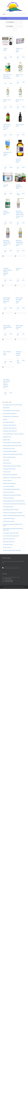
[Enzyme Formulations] (7, 203)
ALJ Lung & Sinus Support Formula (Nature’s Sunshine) (6, 382)
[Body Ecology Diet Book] (20, 317)
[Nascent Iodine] (20, 116)
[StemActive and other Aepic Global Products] (7, 66)
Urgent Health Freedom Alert (9, 541)
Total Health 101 (6, 407)
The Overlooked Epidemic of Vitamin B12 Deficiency (13, 433)
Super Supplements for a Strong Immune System (12, 404)
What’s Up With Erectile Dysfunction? (10, 474)
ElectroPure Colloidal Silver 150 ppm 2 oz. (7, 242)
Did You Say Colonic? (7, 462)
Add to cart (18, 57)
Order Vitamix (5, 57)
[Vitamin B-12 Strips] (20, 40)
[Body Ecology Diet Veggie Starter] (20, 289)
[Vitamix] (7, 40)
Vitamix (5, 48)
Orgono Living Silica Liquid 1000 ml (6, 126)
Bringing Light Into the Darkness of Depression (12, 494)
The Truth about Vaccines (8, 544)
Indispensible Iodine (7, 436)
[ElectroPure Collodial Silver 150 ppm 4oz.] (20, 232)
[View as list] (15, 29)
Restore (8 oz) (19, 74)
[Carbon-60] (20, 260)
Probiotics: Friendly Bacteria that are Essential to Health (14, 515)
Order (5, 82)
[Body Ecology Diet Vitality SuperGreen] (7, 289)
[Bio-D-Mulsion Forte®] (7, 343)
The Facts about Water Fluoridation (10, 451)
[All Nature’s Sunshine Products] (20, 343)
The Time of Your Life (7, 547)
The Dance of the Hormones (8, 491)
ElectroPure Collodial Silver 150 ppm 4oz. (19, 242)
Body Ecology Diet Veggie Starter (19, 299)
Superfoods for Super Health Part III (10, 430)
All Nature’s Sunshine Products (19, 353)
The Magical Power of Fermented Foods (11, 416)
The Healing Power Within (8, 506)
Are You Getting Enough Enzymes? (10, 413)
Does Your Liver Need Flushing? (9, 456)
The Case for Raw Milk (7, 480)
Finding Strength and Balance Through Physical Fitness (13, 500)
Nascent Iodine (19, 124)
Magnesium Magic (6, 439)
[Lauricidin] (7, 177)
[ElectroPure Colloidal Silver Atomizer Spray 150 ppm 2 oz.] (20, 203)
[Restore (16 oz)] (20, 91)
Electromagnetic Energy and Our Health (11, 532)
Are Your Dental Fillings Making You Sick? (11, 535)
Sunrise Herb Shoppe (9, 579)
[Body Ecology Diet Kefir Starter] (7, 317)
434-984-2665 (8, 578)
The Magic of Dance (7, 471)
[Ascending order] (21, 21)
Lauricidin (5, 184)
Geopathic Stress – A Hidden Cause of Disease (12, 477)
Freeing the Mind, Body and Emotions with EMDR (12, 454)
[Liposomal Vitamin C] (20, 147)
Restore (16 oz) (19, 99)
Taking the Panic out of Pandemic (9, 483)
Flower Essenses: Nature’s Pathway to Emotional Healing (14, 503)
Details (11, 56)
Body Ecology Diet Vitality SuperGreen (6, 299)
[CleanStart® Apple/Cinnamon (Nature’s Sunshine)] (7, 260)
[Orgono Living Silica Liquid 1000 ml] (7, 116)
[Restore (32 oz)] (7, 91)
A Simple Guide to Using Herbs (9, 518)
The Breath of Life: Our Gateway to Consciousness (12, 512)
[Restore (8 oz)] (20, 66)
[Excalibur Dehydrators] (20, 177)
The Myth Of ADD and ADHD (8, 521)
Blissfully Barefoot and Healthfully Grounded (12, 465)
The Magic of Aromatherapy (8, 497)
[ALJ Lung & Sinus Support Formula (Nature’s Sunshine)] (7, 371)
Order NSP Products (18, 361)
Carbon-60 (19, 268)
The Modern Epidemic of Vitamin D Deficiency (12, 442)
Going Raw (5, 419)
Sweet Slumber (6, 459)
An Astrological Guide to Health (9, 468)
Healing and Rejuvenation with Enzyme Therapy (12, 445)
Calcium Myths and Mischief (8, 421)
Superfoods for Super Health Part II (10, 427)
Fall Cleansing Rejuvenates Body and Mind (11, 489)
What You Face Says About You (9, 538)
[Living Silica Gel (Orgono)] (7, 144)
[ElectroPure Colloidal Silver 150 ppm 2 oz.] (7, 232)
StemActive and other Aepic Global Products (7, 76)
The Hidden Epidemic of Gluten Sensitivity (11, 410)
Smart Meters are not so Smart (9, 448)
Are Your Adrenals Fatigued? (8, 486)
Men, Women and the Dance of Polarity (10, 509)
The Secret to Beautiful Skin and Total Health (12, 550)
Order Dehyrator (18, 193)
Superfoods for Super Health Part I (9, 424)
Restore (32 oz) (7, 99)
